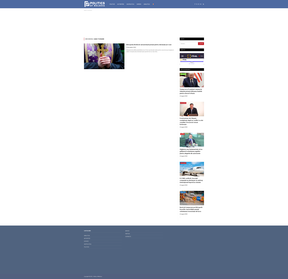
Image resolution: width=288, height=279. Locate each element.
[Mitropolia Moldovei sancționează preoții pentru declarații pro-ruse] (104, 56)
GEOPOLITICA (130, 4)
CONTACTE (128, 236)
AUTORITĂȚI (120, 4)
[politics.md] (95, 4)
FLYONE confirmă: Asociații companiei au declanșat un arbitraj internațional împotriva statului (191, 180)
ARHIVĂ (127, 230)
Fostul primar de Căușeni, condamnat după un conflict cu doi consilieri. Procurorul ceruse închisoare (191, 121)
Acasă (85, 10)
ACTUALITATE (183, 163)
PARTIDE (127, 233)
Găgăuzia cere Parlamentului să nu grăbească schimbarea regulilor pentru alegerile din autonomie (191, 151)
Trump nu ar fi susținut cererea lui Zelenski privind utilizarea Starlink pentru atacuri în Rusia (191, 91)
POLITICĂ (112, 4)
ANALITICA (147, 4)
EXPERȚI (139, 4)
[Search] (203, 4)
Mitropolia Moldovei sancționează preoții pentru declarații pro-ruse (148, 45)
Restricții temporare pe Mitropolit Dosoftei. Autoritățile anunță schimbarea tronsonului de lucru (191, 209)
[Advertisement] (144, 23)
